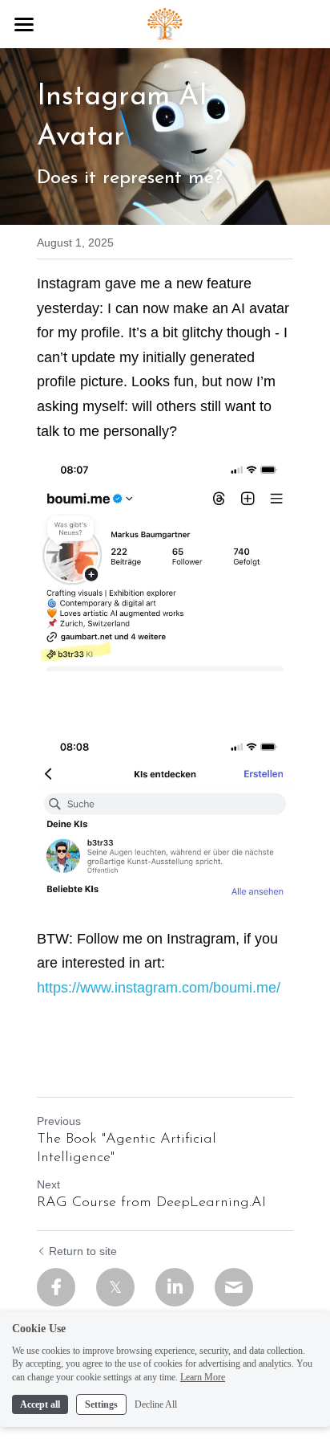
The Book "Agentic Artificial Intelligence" (126, 1148)
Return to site (83, 1251)
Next (48, 1184)
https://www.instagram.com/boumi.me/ (158, 988)
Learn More (202, 1377)
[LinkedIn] (174, 1287)
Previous (59, 1121)
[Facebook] (56, 1287)
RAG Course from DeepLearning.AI (151, 1203)
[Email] (234, 1287)
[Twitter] (115, 1287)
